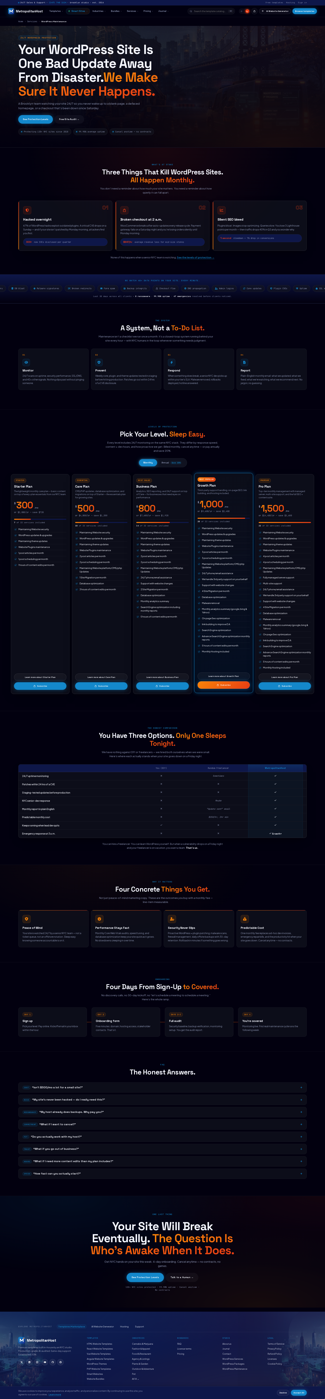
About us (226, 1344)
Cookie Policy (275, 1364)
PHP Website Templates (99, 1369)
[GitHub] (52, 1362)
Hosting (290, 2)
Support (139, 1326)
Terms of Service (276, 1344)
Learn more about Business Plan (162, 677)
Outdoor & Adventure (143, 1369)
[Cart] (254, 11)
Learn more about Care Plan (101, 677)
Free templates (274, 2)
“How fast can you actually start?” (52, 1173)
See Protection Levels (35, 119)
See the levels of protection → (195, 257)
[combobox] (211, 11)
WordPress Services (232, 1359)
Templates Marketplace (71, 1326)
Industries (98, 11)
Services (131, 11)
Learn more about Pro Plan (285, 677)
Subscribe (42, 686)
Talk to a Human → (181, 1277)
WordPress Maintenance (234, 1369)
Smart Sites (78, 11)
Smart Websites (95, 1374)
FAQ (179, 1344)
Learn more (55, 1394)
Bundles (115, 11)
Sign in (302, 2)
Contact (226, 1354)
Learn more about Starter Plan (40, 677)
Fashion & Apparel (141, 1349)
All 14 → (135, 1379)
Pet (134, 1374)
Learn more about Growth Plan (223, 676)
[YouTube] (45, 1362)
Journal (162, 11)
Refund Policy (275, 1354)
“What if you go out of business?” (51, 1149)
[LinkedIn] (29, 1362)
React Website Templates (100, 1349)
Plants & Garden (140, 1364)
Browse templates (304, 11)
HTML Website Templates (99, 1344)
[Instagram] (37, 1362)
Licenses (272, 1359)
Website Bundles (95, 1379)
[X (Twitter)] (21, 1362)
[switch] (244, 11)
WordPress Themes (97, 1364)
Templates (55, 11)
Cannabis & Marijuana (142, 1344)
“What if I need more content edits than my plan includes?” (68, 1161)
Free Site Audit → (69, 119)
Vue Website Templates (99, 1354)
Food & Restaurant (141, 1354)
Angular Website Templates (100, 1359)
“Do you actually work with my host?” (53, 1136)
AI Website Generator (277, 11)
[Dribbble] (60, 1362)
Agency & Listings (141, 1359)
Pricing (147, 11)
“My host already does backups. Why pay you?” (64, 1112)
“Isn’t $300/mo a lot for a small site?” (53, 1087)
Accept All (299, 1392)
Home (20, 21)
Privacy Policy (274, 1349)
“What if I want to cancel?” (50, 1124)
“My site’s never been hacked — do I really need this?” (64, 1099)
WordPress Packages (233, 1364)
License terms (184, 1349)
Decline (283, 1392)
